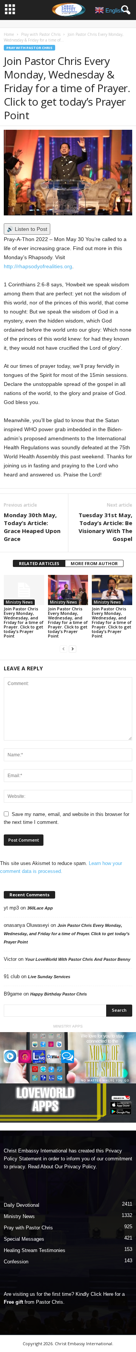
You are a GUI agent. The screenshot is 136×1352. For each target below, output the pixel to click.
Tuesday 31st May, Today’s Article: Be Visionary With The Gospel (105, 526)
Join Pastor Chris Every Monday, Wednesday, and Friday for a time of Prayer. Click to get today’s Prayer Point (23, 622)
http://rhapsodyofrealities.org (38, 266)
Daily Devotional (21, 1205)
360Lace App (40, 908)
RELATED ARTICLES (39, 563)
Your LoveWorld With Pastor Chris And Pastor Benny (77, 959)
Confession (16, 1261)
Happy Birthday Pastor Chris (58, 994)
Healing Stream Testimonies (34, 1250)
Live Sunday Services (49, 976)
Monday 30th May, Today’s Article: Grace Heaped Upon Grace (32, 526)
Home (9, 34)
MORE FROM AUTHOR (94, 563)
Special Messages (24, 1239)
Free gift (13, 1302)
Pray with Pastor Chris (40, 34)
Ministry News (19, 602)
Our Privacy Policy (75, 1166)
